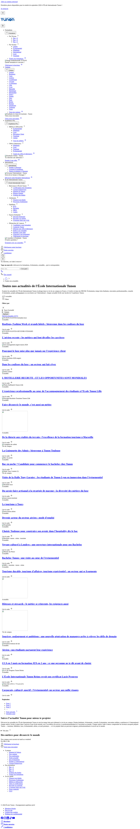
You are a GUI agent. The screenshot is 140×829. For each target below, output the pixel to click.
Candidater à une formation (22, 225)
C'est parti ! (24, 269)
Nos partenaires (14, 756)
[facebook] (2, 818)
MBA (15, 210)
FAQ (10, 791)
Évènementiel (17, 48)
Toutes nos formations (16, 774)
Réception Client (18, 134)
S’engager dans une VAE (17, 787)
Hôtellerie (16, 50)
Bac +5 (15, 42)
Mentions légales (10, 808)
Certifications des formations (22, 188)
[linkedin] (8, 818)
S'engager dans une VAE (21, 220)
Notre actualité (13, 758)
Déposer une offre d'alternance (23, 229)
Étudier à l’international (16, 761)
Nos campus (13, 754)
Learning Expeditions (16, 169)
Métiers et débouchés (16, 782)
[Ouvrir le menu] (3, 25)
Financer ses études (19, 200)
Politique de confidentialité (13, 814)
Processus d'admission (20, 202)
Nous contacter (14, 789)
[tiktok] (10, 818)
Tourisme (16, 56)
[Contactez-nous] (2, 272)
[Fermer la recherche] (3, 259)
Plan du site (8, 810)
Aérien (15, 46)
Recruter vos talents (19, 218)
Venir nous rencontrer (11, 747)
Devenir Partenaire (19, 217)
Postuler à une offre (19, 232)
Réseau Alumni (18, 193)
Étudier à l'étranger (15, 167)
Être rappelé (7, 275)
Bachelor (16, 208)
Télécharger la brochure (20, 236)
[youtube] (13, 818)
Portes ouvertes (9, 250)
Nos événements (14, 760)
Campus (7, 67)
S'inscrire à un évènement (21, 234)
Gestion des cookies (11, 812)
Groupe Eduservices (19, 189)
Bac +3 (15, 40)
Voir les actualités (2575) (10, 316)
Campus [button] (6, 312)
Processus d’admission (16, 780)
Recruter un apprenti (15, 785)
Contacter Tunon (18, 227)
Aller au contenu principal (9, 2)
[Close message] (3, 13)
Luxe (15, 54)
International (17, 52)
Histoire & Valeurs (19, 191)
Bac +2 (15, 38)
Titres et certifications (16, 784)
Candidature (8, 253)
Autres (15, 212)
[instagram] (5, 818)
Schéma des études (19, 195)
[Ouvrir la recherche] (3, 255)
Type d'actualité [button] (9, 310)
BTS (14, 206)
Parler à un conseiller (20, 230)
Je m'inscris (4, 9)
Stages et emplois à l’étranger (18, 171)
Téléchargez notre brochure (12, 247)
